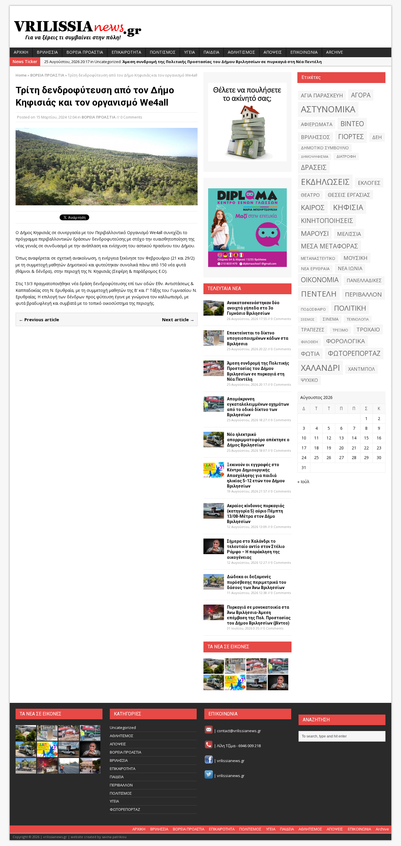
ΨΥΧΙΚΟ (309, 380)
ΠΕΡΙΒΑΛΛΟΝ (363, 294)
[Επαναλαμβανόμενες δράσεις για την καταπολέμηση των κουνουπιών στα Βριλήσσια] (68, 770)
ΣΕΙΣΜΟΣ (307, 319)
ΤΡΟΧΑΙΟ (368, 329)
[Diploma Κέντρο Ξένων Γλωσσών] (247, 227)
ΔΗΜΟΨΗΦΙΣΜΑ (314, 156)
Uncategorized (123, 727)
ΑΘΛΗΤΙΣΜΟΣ (241, 52)
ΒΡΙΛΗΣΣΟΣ (315, 137)
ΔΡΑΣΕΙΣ (314, 167)
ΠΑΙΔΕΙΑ (211, 52)
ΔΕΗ (377, 137)
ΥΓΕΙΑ (189, 52)
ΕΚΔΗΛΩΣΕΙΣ (325, 181)
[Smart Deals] (247, 122)
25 (316, 457)
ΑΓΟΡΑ (360, 95)
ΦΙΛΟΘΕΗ (309, 341)
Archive (334, 52)
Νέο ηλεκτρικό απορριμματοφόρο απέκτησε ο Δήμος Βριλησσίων (258, 439)
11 (316, 438)
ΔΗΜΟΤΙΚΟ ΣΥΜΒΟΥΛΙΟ (325, 147)
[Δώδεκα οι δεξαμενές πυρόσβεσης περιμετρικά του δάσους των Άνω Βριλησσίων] (213, 586)
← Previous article (39, 319)
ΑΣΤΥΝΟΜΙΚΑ (328, 109)
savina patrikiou (114, 837)
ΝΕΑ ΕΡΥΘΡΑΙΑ (315, 268)
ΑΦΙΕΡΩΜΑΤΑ (316, 124)
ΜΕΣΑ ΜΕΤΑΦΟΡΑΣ (329, 246)
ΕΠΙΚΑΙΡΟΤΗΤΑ (126, 52)
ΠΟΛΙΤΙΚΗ (350, 308)
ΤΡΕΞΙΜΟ (340, 330)
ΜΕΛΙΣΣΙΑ (349, 233)
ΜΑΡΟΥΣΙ (315, 233)
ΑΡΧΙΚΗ (21, 52)
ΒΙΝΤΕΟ (352, 123)
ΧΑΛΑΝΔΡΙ (320, 367)
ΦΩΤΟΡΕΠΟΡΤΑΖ (354, 353)
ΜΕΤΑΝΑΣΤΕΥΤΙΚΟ (318, 258)
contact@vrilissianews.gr (239, 731)
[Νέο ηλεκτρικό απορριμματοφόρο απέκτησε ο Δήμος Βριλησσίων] (213, 444)
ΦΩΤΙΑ (310, 353)
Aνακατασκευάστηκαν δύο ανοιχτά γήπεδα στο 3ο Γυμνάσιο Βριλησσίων (253, 308)
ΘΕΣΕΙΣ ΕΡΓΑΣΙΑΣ (349, 194)
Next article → (178, 319)
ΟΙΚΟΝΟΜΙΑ (319, 279)
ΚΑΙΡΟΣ (313, 207)
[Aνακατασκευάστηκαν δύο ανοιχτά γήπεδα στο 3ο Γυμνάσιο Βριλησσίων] (213, 312)
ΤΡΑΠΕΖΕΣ (312, 329)
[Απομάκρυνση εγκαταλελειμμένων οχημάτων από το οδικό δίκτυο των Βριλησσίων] (213, 408)
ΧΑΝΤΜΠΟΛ (361, 369)
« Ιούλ (303, 481)
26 (328, 457)
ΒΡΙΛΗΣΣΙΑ (47, 52)
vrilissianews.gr (231, 760)
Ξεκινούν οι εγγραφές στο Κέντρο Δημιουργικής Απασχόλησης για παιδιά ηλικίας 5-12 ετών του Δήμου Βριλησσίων (256, 475)
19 (328, 448)
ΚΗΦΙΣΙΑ (348, 207)
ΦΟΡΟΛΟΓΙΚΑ (345, 341)
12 (328, 438)
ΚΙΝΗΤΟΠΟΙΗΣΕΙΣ (327, 220)
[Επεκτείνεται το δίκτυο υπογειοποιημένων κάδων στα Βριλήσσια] (213, 342)
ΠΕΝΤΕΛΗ (319, 293)
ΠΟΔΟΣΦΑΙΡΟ (313, 309)
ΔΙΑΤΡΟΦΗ (346, 156)
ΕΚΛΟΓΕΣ (369, 182)
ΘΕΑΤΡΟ (310, 195)
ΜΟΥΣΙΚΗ (355, 257)
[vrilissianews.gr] (200, 30)
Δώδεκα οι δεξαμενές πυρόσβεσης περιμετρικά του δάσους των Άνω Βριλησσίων (256, 582)
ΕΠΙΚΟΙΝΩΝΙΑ (304, 52)
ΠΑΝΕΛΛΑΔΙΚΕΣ (364, 280)
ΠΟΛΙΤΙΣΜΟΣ (163, 52)
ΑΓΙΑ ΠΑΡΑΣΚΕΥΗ (322, 95)
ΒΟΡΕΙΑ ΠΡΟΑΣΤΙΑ (84, 52)
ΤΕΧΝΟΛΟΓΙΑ (358, 319)
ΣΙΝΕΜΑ (330, 319)
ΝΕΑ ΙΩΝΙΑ (350, 268)
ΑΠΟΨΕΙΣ (273, 52)
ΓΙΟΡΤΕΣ (351, 136)
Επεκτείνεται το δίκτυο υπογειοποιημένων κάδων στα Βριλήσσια (257, 338)
